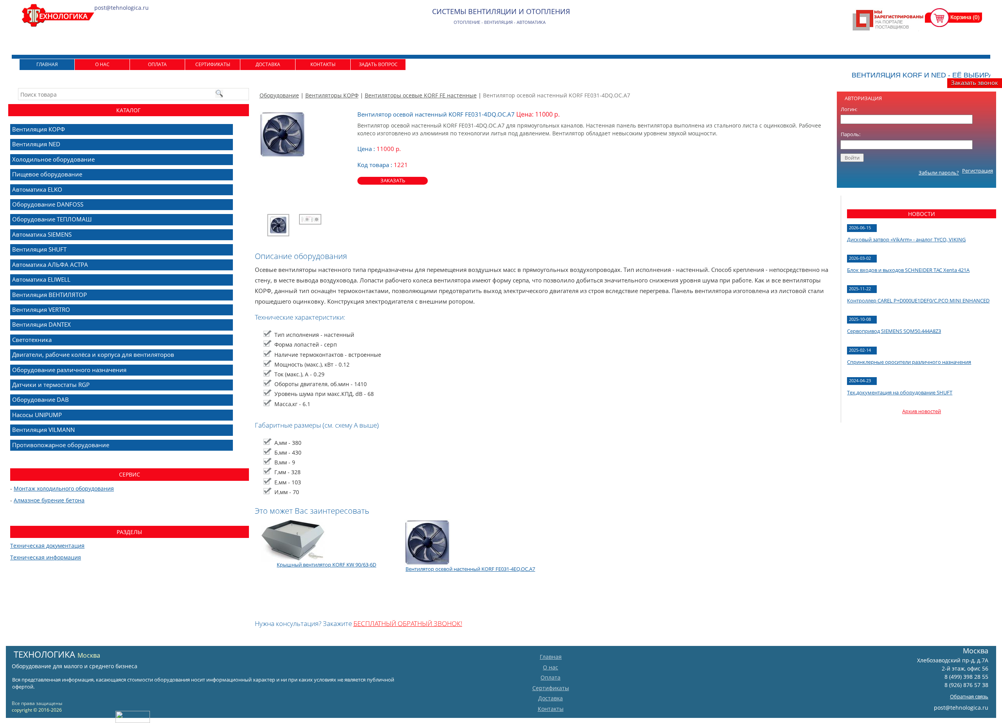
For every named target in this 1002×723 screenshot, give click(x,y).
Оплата (157, 64)
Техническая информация (45, 557)
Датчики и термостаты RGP (51, 384)
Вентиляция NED (36, 144)
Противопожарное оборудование (60, 445)
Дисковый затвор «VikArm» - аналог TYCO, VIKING (906, 239)
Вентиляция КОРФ (38, 129)
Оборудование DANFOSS (47, 204)
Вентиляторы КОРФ (332, 95)
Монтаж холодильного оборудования (64, 488)
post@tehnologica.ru (961, 707)
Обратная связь (969, 696)
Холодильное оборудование (53, 159)
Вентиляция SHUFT (39, 249)
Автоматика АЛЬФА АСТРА (50, 264)
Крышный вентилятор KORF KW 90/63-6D (326, 564)
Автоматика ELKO (37, 189)
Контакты (322, 64)
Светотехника (32, 340)
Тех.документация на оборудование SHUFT (899, 392)
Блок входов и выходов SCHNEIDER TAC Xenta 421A (908, 269)
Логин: (849, 109)
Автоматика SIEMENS (42, 234)
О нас (102, 64)
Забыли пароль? (939, 172)
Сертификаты (212, 64)
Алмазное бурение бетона (49, 500)
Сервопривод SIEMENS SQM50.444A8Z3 (894, 331)
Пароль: (850, 134)
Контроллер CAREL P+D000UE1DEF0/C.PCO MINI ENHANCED (918, 300)
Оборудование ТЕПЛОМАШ (52, 219)
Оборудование (279, 95)
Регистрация (977, 170)
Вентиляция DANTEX (41, 324)
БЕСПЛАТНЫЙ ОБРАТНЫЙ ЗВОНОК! (407, 623)
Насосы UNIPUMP (37, 415)
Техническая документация (47, 545)
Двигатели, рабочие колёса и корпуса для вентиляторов (93, 354)
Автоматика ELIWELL (41, 279)
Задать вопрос (378, 64)
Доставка (268, 64)
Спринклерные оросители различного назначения (909, 361)
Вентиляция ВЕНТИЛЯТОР (49, 295)
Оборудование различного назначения (69, 370)
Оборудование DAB (40, 399)
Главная (47, 64)
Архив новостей (921, 411)
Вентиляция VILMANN (43, 429)
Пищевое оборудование (47, 174)
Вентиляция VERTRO (41, 309)
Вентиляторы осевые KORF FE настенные (421, 95)
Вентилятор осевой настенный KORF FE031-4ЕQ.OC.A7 (470, 568)
